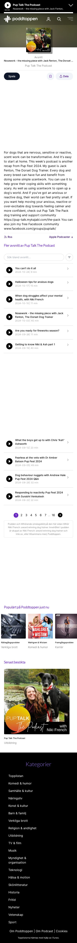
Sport (12, 922)
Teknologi (15, 870)
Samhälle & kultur (20, 791)
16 (53, 515)
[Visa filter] (69, 257)
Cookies (61, 931)
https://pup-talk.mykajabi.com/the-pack (32, 219)
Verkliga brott (18, 820)
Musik (12, 850)
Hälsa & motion (19, 877)
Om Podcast (44, 931)
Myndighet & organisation (17, 860)
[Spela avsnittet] (9, 270)
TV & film (14, 843)
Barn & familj (17, 813)
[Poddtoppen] (21, 19)
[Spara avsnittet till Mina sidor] (50, 76)
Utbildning (15, 835)
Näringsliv (15, 798)
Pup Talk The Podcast (38, 65)
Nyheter (14, 907)
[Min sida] (48, 19)
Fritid (12, 900)
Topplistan (15, 776)
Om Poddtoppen (21, 931)
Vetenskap (15, 915)
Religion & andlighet (22, 828)
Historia (13, 892)
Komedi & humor (20, 783)
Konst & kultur (18, 806)
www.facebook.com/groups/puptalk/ (30, 228)
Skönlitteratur (18, 885)
